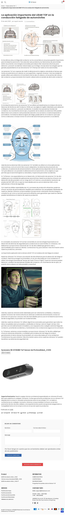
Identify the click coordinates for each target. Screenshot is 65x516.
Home (2, 6)
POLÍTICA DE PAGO (6, 491)
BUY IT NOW (6, 353)
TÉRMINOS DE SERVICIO (7, 499)
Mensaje (7, 435)
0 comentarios (30, 21)
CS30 (11, 410)
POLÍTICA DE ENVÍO (6, 493)
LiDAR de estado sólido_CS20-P (10, 481)
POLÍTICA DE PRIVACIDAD (7, 497)
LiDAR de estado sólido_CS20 (9, 477)
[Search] (5, 2)
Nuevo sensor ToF (10, 6)
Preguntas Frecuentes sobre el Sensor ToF (44, 483)
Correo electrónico (39, 428)
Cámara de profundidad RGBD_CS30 (11, 479)
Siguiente (59, 415)
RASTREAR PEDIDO (37, 481)
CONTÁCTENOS (36, 479)
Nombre (7, 428)
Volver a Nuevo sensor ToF (33, 464)
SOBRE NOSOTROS (37, 477)
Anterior (5, 415)
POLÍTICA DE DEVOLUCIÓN (8, 495)
